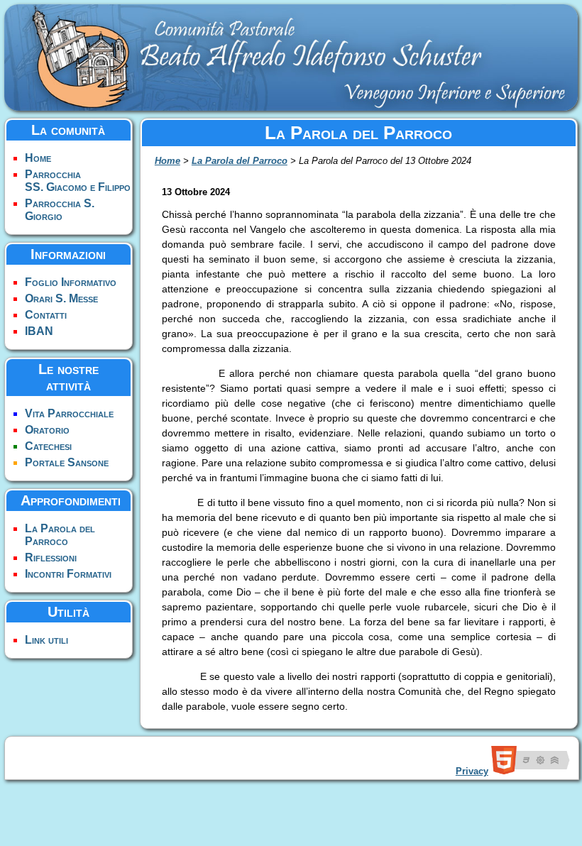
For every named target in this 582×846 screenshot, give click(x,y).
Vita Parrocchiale (69, 413)
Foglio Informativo (70, 282)
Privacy (472, 771)
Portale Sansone (67, 462)
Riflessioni (51, 557)
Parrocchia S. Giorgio (59, 209)
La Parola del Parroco (60, 534)
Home (38, 158)
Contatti (46, 315)
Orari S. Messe (61, 298)
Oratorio (47, 430)
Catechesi (48, 446)
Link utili (46, 640)
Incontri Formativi (68, 574)
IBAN (39, 331)
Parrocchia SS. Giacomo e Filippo (78, 180)
